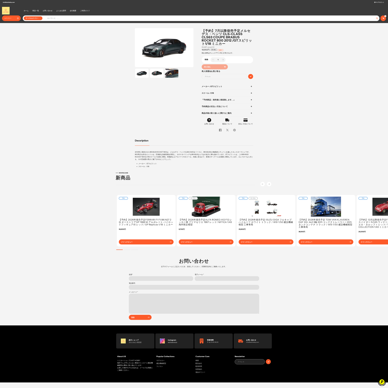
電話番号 (132, 283)
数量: (206, 59)
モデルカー (160, 360)
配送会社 (199, 363)
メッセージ (133, 292)
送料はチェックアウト (212, 53)
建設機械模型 (161, 363)
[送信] (268, 361)
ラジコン (159, 366)
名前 (131, 274)
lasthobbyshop (172, 342)
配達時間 (199, 366)
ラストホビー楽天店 (135, 342)
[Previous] (262, 184)
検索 (197, 360)
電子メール (199, 274)
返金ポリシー (200, 372)
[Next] (269, 184)
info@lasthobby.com (9, 2)
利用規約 (199, 369)
